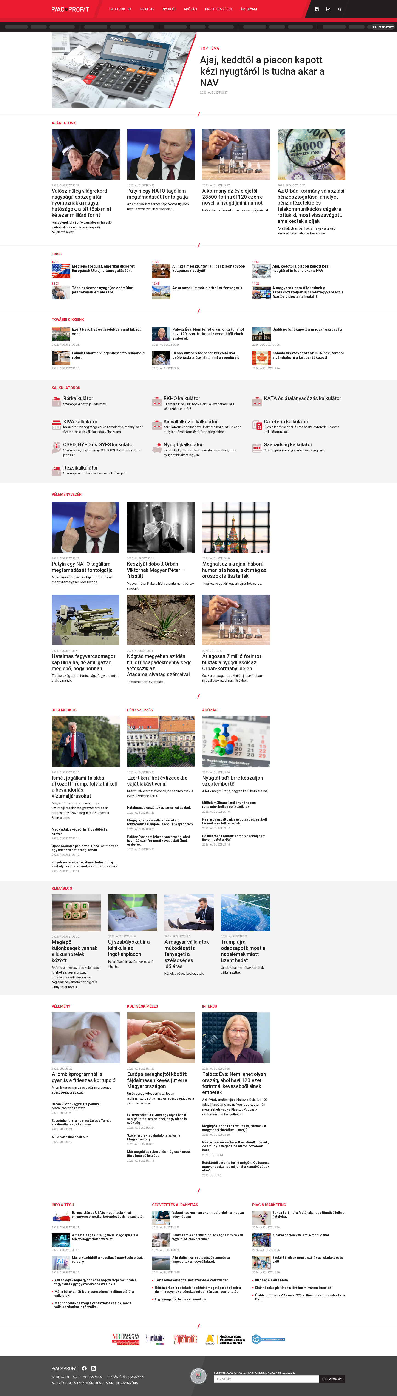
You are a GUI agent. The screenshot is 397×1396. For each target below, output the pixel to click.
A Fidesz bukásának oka (70, 1137)
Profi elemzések (218, 9)
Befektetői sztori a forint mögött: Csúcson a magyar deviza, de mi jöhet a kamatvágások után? (235, 1166)
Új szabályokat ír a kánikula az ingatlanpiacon (129, 948)
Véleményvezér (67, 494)
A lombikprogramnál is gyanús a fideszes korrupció (84, 1077)
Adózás (190, 9)
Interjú (209, 1006)
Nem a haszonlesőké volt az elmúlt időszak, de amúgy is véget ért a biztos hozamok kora (235, 1146)
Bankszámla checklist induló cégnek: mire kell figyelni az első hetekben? (207, 1237)
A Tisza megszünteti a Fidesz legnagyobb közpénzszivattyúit (208, 268)
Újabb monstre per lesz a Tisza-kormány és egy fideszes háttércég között (85, 848)
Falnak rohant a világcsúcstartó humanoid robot (108, 355)
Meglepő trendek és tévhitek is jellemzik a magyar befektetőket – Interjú (234, 1128)
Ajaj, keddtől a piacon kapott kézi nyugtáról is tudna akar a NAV (262, 71)
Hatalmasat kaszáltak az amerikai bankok (159, 807)
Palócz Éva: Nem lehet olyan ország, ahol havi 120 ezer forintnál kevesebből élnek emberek (208, 333)
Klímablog (62, 888)
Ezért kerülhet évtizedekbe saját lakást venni (106, 331)
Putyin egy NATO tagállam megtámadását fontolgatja (158, 194)
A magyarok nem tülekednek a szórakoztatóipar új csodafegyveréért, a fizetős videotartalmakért (308, 292)
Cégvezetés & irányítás (175, 1205)
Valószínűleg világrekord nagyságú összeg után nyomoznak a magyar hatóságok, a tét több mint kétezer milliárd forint (81, 203)
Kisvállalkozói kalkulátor (191, 421)
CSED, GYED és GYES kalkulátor (98, 444)
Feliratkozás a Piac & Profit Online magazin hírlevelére (254, 1372)
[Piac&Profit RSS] (93, 1368)
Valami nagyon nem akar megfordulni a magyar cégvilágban (208, 1214)
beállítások (104, 1383)
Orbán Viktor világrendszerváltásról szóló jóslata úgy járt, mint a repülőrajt (206, 355)
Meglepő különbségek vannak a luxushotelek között (74, 951)
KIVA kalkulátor (80, 421)
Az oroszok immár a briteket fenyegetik (207, 288)
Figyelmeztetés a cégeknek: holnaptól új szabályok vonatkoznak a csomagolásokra (85, 864)
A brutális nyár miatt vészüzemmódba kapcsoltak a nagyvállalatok (201, 1259)
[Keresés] (339, 9)
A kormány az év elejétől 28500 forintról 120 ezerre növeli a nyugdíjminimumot (233, 197)
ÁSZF (76, 1377)
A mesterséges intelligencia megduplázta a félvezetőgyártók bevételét (105, 1237)
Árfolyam (249, 9)
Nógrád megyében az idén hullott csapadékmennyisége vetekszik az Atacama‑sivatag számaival (159, 665)
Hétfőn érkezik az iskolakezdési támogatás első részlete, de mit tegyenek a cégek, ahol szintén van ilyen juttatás (199, 1289)
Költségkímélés (142, 1006)
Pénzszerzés (140, 710)
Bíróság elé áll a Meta (271, 1280)
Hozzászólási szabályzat (126, 1377)
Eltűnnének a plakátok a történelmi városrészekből (293, 1288)
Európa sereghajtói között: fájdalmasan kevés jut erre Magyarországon (157, 1080)
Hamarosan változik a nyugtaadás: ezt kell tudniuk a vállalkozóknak (234, 821)
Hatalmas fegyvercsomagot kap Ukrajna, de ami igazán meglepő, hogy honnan (83, 662)
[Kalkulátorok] (317, 9)
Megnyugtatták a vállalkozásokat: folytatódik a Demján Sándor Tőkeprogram (160, 822)
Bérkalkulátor (78, 398)
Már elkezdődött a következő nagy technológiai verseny (108, 1259)
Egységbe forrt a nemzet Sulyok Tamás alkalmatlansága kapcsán (81, 1122)
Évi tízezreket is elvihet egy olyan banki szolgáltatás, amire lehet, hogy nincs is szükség (157, 1119)
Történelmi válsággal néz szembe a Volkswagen (191, 1280)
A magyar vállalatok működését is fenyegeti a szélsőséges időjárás (186, 954)
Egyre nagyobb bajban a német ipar (181, 1299)
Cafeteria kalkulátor (286, 421)
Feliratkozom (332, 1379)
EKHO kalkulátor (182, 398)
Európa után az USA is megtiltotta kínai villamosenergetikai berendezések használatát (108, 1214)
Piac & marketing (269, 1205)
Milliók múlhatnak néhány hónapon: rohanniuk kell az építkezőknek (229, 805)
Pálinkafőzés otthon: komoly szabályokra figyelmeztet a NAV (234, 838)
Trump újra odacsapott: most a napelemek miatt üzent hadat (243, 951)
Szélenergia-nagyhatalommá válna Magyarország (153, 1137)
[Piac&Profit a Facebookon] (85, 1368)
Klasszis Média (127, 1383)
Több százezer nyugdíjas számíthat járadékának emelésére (102, 290)
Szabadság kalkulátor (288, 444)
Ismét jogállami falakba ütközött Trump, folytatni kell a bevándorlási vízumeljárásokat (84, 787)
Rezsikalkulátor (80, 468)
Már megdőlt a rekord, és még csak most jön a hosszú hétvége (158, 1153)
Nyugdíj (169, 9)
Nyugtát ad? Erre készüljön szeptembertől (232, 781)
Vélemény (61, 1006)
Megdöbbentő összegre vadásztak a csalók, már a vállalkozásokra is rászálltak (93, 1305)
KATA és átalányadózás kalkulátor (302, 398)
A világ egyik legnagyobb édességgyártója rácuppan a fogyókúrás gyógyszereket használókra (95, 1282)
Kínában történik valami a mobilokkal (300, 1235)
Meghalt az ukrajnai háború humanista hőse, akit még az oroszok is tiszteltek (234, 570)
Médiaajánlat (93, 1377)
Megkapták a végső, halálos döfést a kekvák (80, 831)
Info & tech (63, 1205)
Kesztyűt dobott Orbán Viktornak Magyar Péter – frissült (156, 570)
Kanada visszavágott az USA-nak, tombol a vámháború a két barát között (308, 355)
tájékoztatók (82, 1383)
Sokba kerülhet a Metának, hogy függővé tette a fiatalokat (308, 1214)
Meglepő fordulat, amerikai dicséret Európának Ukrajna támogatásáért (103, 268)
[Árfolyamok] (328, 9)
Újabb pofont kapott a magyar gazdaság (307, 329)
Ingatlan (147, 9)
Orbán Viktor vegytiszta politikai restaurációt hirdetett (76, 1106)
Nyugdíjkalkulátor (183, 444)
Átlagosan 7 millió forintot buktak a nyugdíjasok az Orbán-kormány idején (231, 662)
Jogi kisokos (64, 710)
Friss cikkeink (120, 9)
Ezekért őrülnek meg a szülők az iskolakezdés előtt (307, 1259)
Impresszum (60, 1377)
